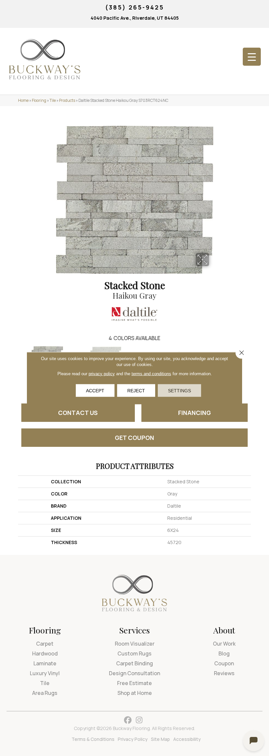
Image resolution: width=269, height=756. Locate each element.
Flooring (39, 100)
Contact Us (78, 413)
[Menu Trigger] (252, 57)
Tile (53, 100)
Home (23, 100)
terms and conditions (151, 373)
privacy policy (102, 373)
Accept (95, 390)
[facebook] (128, 720)
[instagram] (139, 720)
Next (254, 360)
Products (67, 100)
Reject (136, 390)
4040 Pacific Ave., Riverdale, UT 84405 (135, 18)
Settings (179, 390)
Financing (194, 413)
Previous (15, 360)
